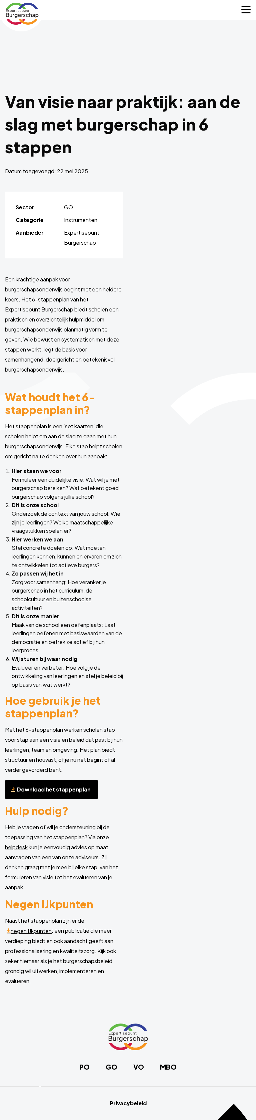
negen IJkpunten (31, 930)
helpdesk (16, 847)
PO (84, 1067)
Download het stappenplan (54, 789)
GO (111, 1067)
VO (138, 1067)
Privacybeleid (128, 1103)
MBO (168, 1067)
